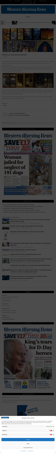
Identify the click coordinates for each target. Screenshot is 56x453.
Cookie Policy (23, 451)
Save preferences (28, 447)
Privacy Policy (30, 451)
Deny (28, 443)
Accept (28, 439)
